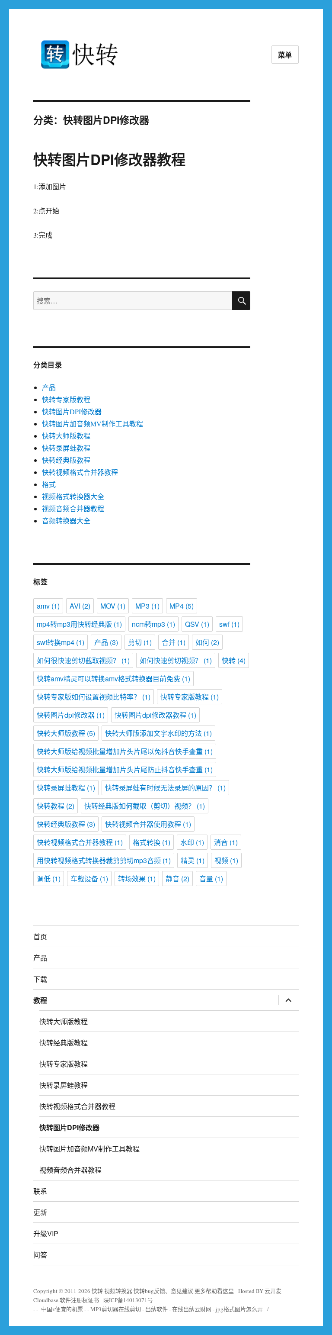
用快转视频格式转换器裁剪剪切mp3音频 (104, 860)
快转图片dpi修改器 (71, 715)
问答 (40, 1255)
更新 (40, 1212)
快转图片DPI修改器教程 (109, 159)
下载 (40, 979)
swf (229, 624)
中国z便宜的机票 (62, 1309)
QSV (197, 624)
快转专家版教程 (66, 399)
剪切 (140, 642)
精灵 (192, 860)
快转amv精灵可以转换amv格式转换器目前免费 (113, 679)
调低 (49, 879)
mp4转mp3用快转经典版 (79, 624)
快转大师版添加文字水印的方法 (158, 733)
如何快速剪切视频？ (176, 660)
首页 (40, 937)
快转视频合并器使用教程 (148, 824)
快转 (234, 660)
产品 (49, 387)
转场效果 (137, 879)
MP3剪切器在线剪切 (115, 1309)
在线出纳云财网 (191, 1309)
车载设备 (89, 879)
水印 (192, 842)
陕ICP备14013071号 (128, 1300)
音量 (211, 879)
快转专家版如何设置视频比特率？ (93, 697)
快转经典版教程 (66, 459)
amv (48, 606)
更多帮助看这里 (215, 1291)
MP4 (181, 606)
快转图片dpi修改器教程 (155, 715)
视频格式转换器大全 (73, 496)
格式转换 (151, 842)
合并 (173, 642)
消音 (226, 842)
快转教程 (55, 806)
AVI (80, 606)
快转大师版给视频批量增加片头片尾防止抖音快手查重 (125, 769)
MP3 (147, 606)
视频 (226, 860)
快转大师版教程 (66, 435)
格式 (49, 484)
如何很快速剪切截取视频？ (83, 660)
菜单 (285, 55)
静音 (177, 879)
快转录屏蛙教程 (66, 447)
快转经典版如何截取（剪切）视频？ (144, 806)
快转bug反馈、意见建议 (163, 1291)
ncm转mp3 (153, 624)
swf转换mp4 (60, 642)
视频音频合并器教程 (73, 508)
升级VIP (45, 1233)
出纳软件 (156, 1309)
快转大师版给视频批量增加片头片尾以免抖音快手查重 (125, 751)
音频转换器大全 (66, 520)
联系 (40, 1191)
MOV (112, 606)
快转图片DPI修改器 (72, 411)
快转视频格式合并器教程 (80, 472)
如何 (207, 642)
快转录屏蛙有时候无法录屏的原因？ (165, 788)
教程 (40, 1000)
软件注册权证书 (79, 1300)
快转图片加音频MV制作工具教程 (92, 423)
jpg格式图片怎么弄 (239, 1309)
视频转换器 (118, 1291)
